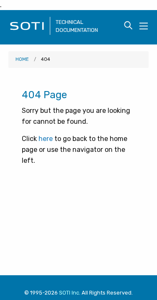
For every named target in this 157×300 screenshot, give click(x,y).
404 (45, 59)
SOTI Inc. (69, 293)
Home (22, 59)
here (46, 139)
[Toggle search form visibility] (128, 25)
